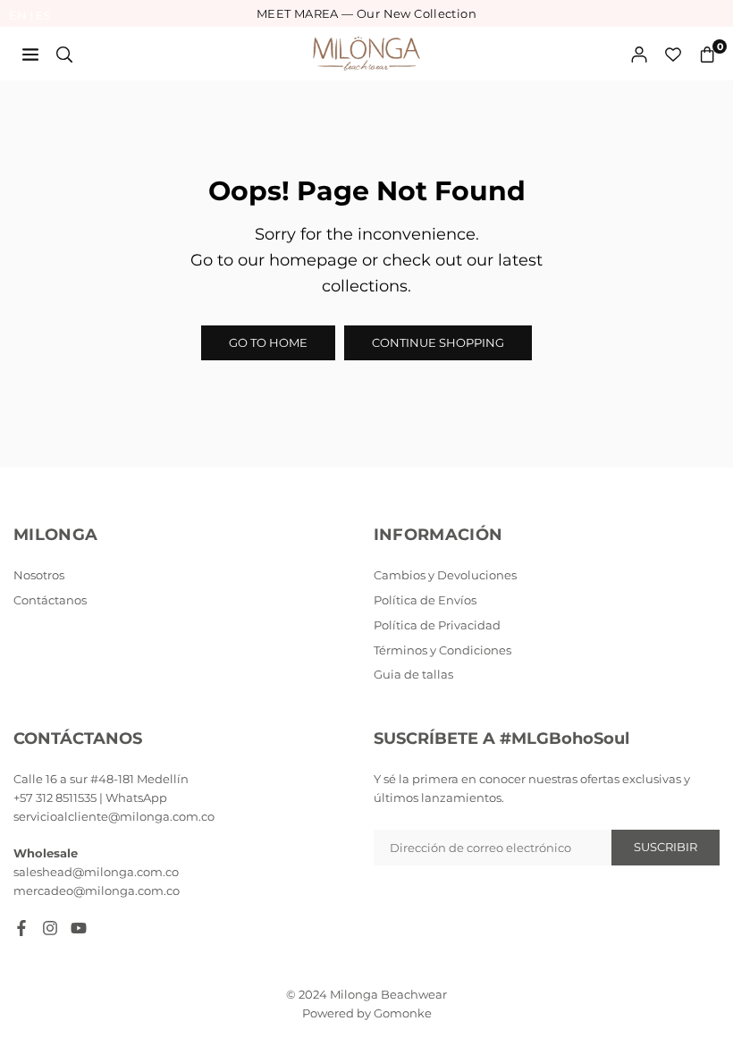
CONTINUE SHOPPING (438, 342)
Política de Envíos (425, 600)
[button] (707, 54)
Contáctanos (50, 600)
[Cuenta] (639, 54)
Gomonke (403, 1013)
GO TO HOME (268, 342)
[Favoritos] (673, 54)
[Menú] (30, 54)
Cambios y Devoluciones (445, 575)
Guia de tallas (413, 674)
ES (43, 15)
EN (18, 15)
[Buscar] (64, 54)
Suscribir (665, 847)
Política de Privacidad (437, 625)
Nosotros (38, 575)
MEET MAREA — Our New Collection (366, 13)
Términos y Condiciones (442, 650)
